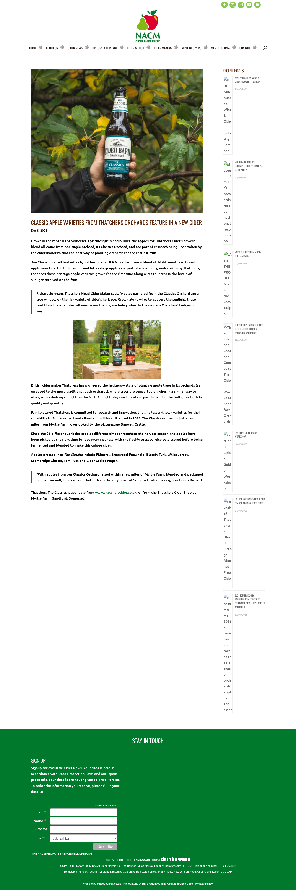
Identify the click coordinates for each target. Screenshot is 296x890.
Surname (41, 828)
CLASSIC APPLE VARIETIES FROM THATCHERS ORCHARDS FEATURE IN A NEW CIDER (116, 222)
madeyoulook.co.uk (109, 883)
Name (40, 820)
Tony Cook (167, 883)
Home (32, 47)
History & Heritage (104, 47)
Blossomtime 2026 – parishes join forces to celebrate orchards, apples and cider (250, 601)
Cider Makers (163, 47)
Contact (244, 47)
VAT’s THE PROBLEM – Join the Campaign (248, 254)
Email (40, 811)
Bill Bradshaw (150, 883)
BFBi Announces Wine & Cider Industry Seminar (247, 79)
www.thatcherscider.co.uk (116, 492)
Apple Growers (191, 47)
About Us (52, 47)
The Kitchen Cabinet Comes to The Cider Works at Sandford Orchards (249, 328)
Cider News (75, 47)
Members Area (220, 47)
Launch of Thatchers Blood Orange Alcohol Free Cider (250, 501)
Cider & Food (135, 47)
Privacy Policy (204, 883)
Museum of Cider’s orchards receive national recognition (249, 166)
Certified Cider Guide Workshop (246, 434)
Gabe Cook (186, 883)
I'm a (39, 837)
